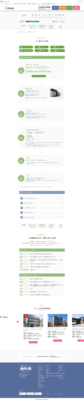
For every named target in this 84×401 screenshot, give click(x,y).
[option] (30, 328)
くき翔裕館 (33, 3)
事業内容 (47, 370)
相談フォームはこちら (39, 76)
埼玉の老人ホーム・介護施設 (17, 3)
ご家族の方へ (40, 383)
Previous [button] (18, 322)
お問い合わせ (61, 378)
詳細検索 (44, 3)
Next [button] (66, 322)
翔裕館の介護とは (40, 367)
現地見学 (55, 7)
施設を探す (61, 365)
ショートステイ (40, 373)
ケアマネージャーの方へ (41, 386)
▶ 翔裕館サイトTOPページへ (9, 3)
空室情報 (60, 368)
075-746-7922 (45, 72)
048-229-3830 (32, 72)
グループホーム (40, 374)
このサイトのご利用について (58, 393)
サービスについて (41, 365)
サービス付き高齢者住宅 (41, 377)
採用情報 (60, 375)
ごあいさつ (47, 367)
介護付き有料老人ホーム (41, 369)
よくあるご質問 (62, 373)
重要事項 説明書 (63, 21)
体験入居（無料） (62, 7)
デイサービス (40, 370)
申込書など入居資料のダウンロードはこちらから (36, 114)
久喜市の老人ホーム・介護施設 (27, 3)
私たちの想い (48, 369)
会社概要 (47, 371)
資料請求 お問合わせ (76, 8)
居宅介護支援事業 (40, 375)
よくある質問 (33, 32)
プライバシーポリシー (49, 393)
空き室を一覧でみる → (42, 310)
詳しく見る (30, 342)
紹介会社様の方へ (40, 387)
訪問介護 (39, 371)
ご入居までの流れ (24, 32)
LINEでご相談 (69, 7)
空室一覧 (54, 3)
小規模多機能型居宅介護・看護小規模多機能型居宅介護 (41, 380)
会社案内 (47, 365)
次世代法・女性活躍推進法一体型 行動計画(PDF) (52, 374)
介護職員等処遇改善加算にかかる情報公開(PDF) (52, 376)
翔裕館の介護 (49, 3)
